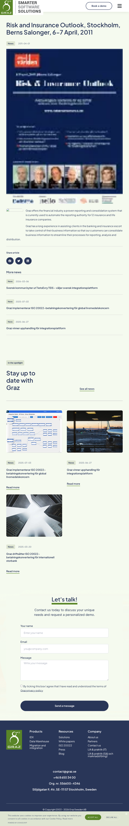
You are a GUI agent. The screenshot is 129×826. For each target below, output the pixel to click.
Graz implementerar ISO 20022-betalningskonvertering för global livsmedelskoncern (26, 473)
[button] (119, 5)
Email (23, 642)
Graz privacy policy (31, 690)
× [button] (126, 814)
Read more (68, 818)
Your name (26, 626)
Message (25, 658)
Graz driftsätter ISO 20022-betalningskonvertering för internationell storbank (30, 557)
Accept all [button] (93, 817)
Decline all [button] (111, 817)
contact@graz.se (64, 771)
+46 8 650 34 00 (64, 777)
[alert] (64, 818)
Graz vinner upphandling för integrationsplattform (83, 471)
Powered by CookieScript (17, 823)
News (11, 43)
